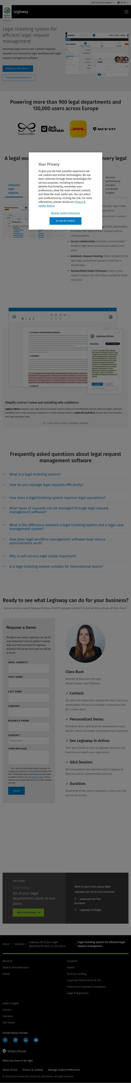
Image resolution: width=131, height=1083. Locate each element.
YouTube (36, 1040)
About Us (7, 961)
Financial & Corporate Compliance (86, 986)
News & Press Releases (16, 967)
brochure (19, 78)
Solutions (19, 944)
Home (6, 944)
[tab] (14, 185)
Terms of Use (10, 1069)
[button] (68, 474)
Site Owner (9, 1022)
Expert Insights (11, 1003)
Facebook (5, 1040)
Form (18, 69)
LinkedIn (25, 1040)
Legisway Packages (90, 909)
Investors (8, 1016)
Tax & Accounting (76, 973)
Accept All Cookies (65, 221)
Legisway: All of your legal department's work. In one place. (47, 944)
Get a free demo (26, 912)
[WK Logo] (15, 1051)
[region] (65, 191)
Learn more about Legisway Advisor (67, 423)
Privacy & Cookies (32, 1069)
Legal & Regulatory (77, 993)
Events (6, 973)
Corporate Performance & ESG (84, 980)
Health (70, 967)
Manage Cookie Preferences (65, 213)
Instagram (15, 1040)
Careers (7, 1009)
